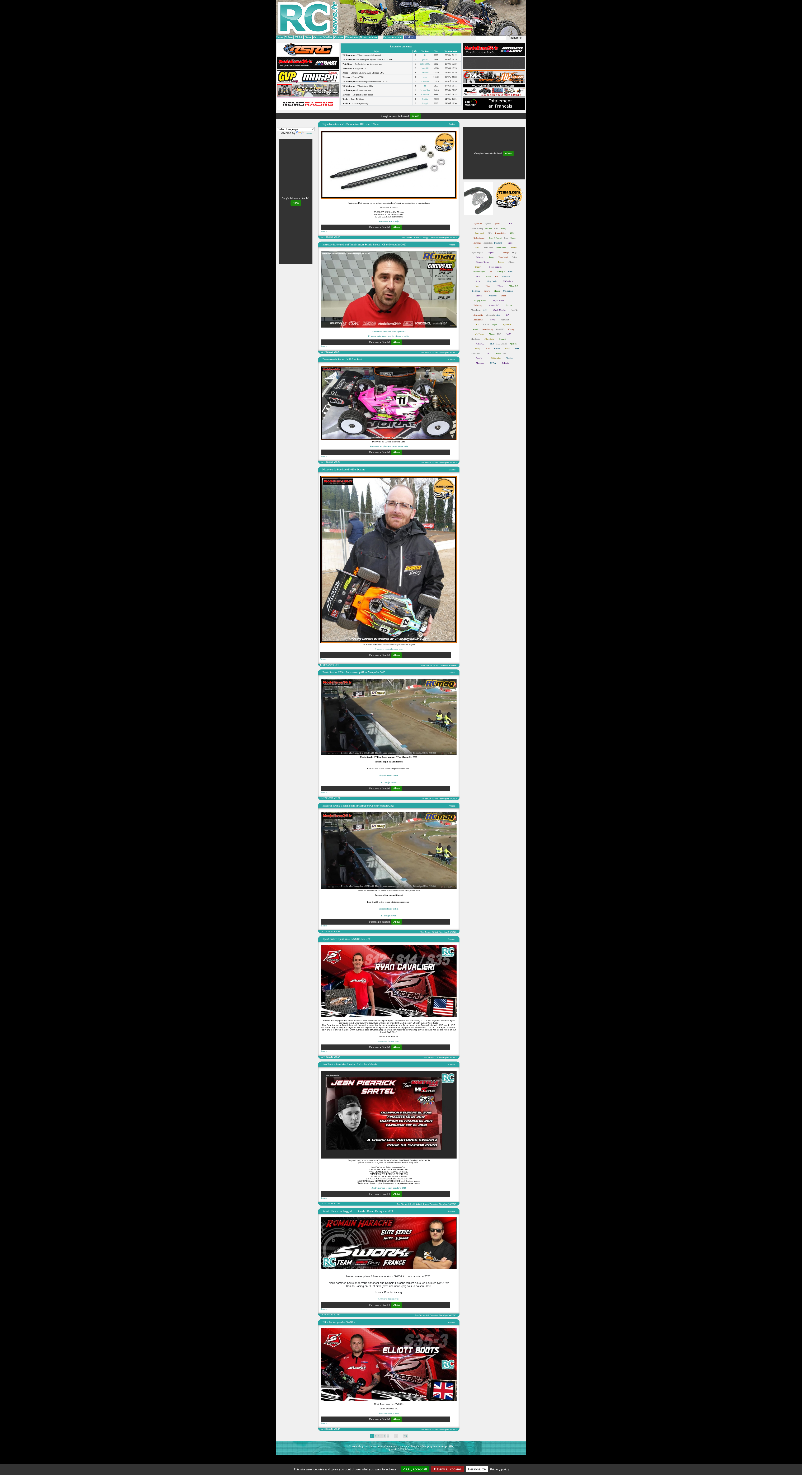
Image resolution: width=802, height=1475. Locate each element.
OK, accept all (416, 1469)
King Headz (492, 281)
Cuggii (425, 99)
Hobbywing (496, 358)
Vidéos (452, 245)
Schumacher (501, 247)
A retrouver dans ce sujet (388, 1299)
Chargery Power (479, 300)
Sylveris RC (508, 324)
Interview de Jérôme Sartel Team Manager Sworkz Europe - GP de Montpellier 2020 (364, 244)
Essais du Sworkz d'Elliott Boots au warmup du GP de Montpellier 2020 (358, 805)
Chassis (451, 359)
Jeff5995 (425, 72)
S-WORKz (452, 237)
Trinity (478, 267)
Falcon (497, 348)
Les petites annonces (401, 46)
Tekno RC (513, 286)
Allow (415, 116)
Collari (515, 257)
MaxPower (479, 334)
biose (425, 77)
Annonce (451, 939)
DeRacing (477, 305)
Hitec (488, 286)
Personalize (477, 1469)
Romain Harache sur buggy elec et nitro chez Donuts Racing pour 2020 (357, 1211)
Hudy (477, 286)
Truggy (426, 237)
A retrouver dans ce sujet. (388, 1041)
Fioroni (479, 296)
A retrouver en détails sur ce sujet (389, 649)
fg (425, 55)
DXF (517, 348)
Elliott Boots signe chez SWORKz (339, 1322)
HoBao (497, 291)
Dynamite (477, 223)
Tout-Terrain (406, 237)
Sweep (503, 228)
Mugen (494, 324)
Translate (308, 133)
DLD (477, 324)
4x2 (420, 237)
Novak (492, 320)
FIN (405, 1436)
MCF (508, 334)
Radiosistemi (479, 238)
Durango (505, 252)
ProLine (488, 228)
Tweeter (324, 231)
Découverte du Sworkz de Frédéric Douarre (343, 469)
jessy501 (425, 68)
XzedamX (425, 81)
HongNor (515, 310)
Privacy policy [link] (499, 1469)
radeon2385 (425, 64)
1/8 (413, 237)
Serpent (502, 339)
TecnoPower (476, 310)
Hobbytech (487, 243)
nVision (511, 262)
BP (496, 276)
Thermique (433, 237)
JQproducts (489, 339)
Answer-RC (478, 315)
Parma (510, 272)
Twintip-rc (501, 272)
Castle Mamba (499, 310)
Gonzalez (425, 94)
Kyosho (488, 223)
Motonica (480, 363)
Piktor (500, 286)
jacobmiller (425, 90)
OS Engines (508, 291)
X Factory (506, 363)
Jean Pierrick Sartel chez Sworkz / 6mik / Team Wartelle (349, 1064)
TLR (492, 344)
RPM (512, 233)
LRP (499, 334)
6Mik (488, 276)
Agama (491, 252)
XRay (514, 252)
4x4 (417, 237)
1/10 (436, 1057)
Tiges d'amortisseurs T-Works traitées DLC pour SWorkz (350, 124)
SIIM (490, 233)
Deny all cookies (449, 1469)
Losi (490, 272)
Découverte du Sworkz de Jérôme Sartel (342, 359)
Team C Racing (495, 238)
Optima (497, 223)
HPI (507, 315)
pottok (425, 59)
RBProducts (508, 281)
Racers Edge (500, 233)
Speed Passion (495, 267)
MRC (496, 228)
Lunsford (498, 243)
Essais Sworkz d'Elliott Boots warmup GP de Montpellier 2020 (353, 672)
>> (396, 1436)
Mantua (514, 247)
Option (452, 124)
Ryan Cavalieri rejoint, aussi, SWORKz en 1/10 (346, 939)
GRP (510, 223)
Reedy (477, 348)
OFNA (493, 363)
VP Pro (486, 324)
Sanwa (507, 348)
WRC (477, 247)
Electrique (443, 237)
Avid (485, 310)
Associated (479, 233)
